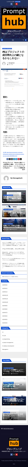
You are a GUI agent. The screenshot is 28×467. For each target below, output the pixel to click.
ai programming (6, 339)
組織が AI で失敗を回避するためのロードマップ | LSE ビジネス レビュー (14, 227)
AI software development (8, 346)
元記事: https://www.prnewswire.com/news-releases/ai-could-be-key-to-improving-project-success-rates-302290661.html (13, 154)
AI (2, 332)
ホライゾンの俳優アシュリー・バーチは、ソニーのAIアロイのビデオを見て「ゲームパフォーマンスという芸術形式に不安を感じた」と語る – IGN (14, 244)
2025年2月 (4, 288)
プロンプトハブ (14, 31)
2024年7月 (4, 312)
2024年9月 (4, 305)
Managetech (12, 62)
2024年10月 (5, 302)
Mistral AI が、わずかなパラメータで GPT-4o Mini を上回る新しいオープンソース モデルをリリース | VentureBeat (13, 254)
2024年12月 (5, 295)
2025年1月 (4, 291)
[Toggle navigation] (13, 40)
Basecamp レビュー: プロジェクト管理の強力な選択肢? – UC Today (13, 212)
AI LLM (4, 335)
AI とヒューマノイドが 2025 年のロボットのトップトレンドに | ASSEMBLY (13, 415)
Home (14, 463)
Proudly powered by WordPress (7, 460)
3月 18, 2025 (7, 373)
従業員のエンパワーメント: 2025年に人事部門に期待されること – (13, 198)
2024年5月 (4, 319)
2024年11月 (5, 298)
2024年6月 (4, 316)
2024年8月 (4, 309)
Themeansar (24, 460)
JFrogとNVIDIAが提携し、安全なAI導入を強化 (13, 248)
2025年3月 (4, 285)
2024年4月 (4, 322)
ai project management (7, 48)
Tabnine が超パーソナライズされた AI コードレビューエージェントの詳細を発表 (19, 166)
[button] (23, 40)
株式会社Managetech (8, 428)
